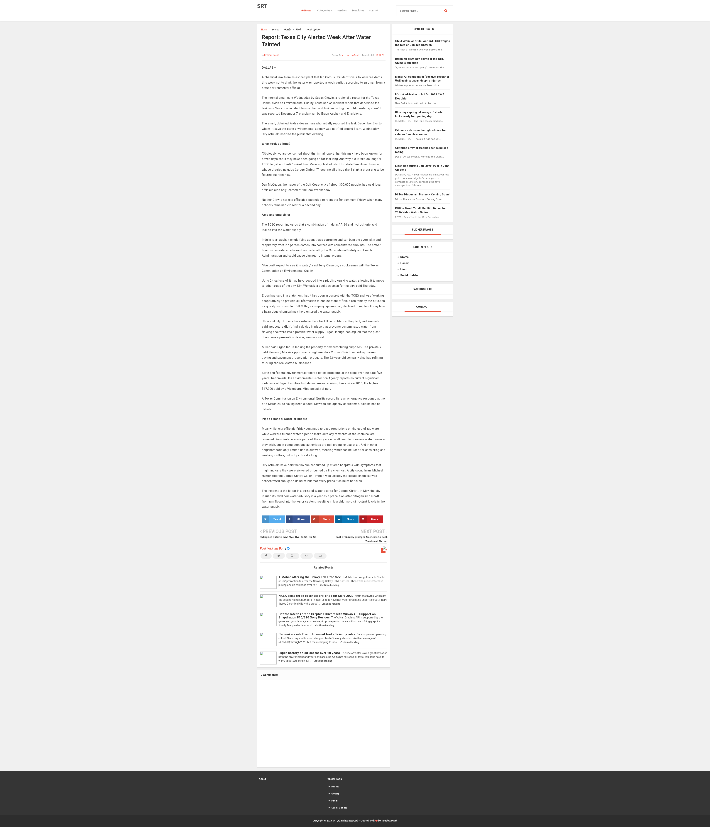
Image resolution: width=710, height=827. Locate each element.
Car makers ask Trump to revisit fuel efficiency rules (316, 634)
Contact (373, 10)
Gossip (276, 55)
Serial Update (409, 275)
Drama (268, 55)
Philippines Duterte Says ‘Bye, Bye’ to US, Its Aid (288, 537)
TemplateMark (389, 820)
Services (342, 10)
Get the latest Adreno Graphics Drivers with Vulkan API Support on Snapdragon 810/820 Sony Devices (327, 615)
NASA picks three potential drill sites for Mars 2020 (316, 596)
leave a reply (352, 55)
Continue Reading (329, 585)
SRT (262, 6)
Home (307, 10)
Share (301, 519)
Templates (358, 10)
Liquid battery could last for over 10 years (309, 653)
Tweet (277, 519)
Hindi (403, 269)
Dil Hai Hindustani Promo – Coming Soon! (422, 194)
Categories (324, 10)
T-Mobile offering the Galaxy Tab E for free (309, 577)
